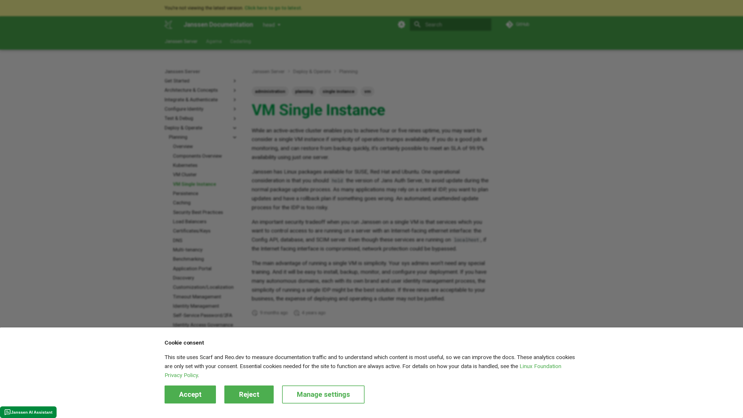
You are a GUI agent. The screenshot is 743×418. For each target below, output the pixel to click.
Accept (190, 394)
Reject (249, 394)
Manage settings (323, 394)
